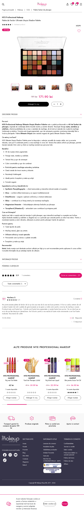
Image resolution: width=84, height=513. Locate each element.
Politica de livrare (69, 458)
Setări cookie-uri (49, 504)
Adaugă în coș (33, 104)
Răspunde (78, 318)
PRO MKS (26, 456)
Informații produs (10, 259)
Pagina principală (8, 10)
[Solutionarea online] (52, 470)
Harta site (46, 456)
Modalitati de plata (48, 447)
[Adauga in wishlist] (79, 31)
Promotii (25, 450)
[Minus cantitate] (54, 104)
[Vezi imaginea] (42, 56)
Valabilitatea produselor (50, 450)
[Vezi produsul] (18, 360)
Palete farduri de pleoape (42, 10)
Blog (24, 453)
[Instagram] (10, 454)
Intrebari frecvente (48, 453)
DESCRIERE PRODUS (10, 114)
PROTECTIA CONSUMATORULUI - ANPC (52, 460)
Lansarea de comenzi (49, 444)
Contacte (25, 459)
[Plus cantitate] (60, 104)
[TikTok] (4, 460)
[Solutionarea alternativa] (52, 465)
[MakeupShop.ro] (42, 4)
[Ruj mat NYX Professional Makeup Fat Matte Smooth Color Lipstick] (11, 365)
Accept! (65, 504)
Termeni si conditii (69, 447)
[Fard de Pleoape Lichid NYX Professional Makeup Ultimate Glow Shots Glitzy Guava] (32, 365)
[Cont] (66, 4)
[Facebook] (4, 454)
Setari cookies (68, 450)
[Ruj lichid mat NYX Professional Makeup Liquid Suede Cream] (52, 365)
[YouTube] (15, 454)
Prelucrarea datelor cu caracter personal (70, 454)
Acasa (24, 444)
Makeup (20, 10)
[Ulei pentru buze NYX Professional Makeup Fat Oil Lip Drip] (73, 365)
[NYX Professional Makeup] (78, 26)
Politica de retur (68, 461)
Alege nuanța (11, 398)
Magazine (25, 462)
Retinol (25, 465)
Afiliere (66, 464)
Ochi (28, 10)
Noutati (25, 447)
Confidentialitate (68, 444)
